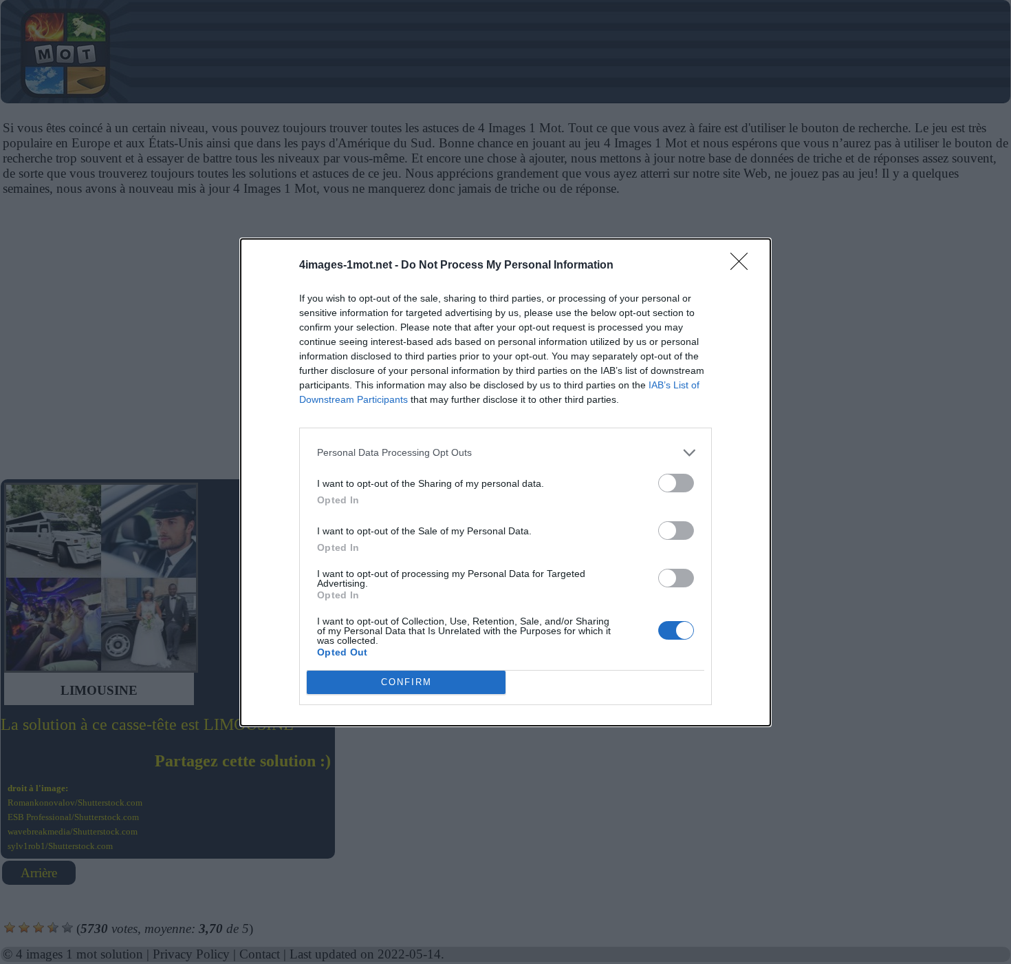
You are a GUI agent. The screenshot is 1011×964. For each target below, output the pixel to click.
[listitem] (505, 453)
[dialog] (505, 482)
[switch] (676, 483)
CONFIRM (406, 682)
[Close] (743, 266)
